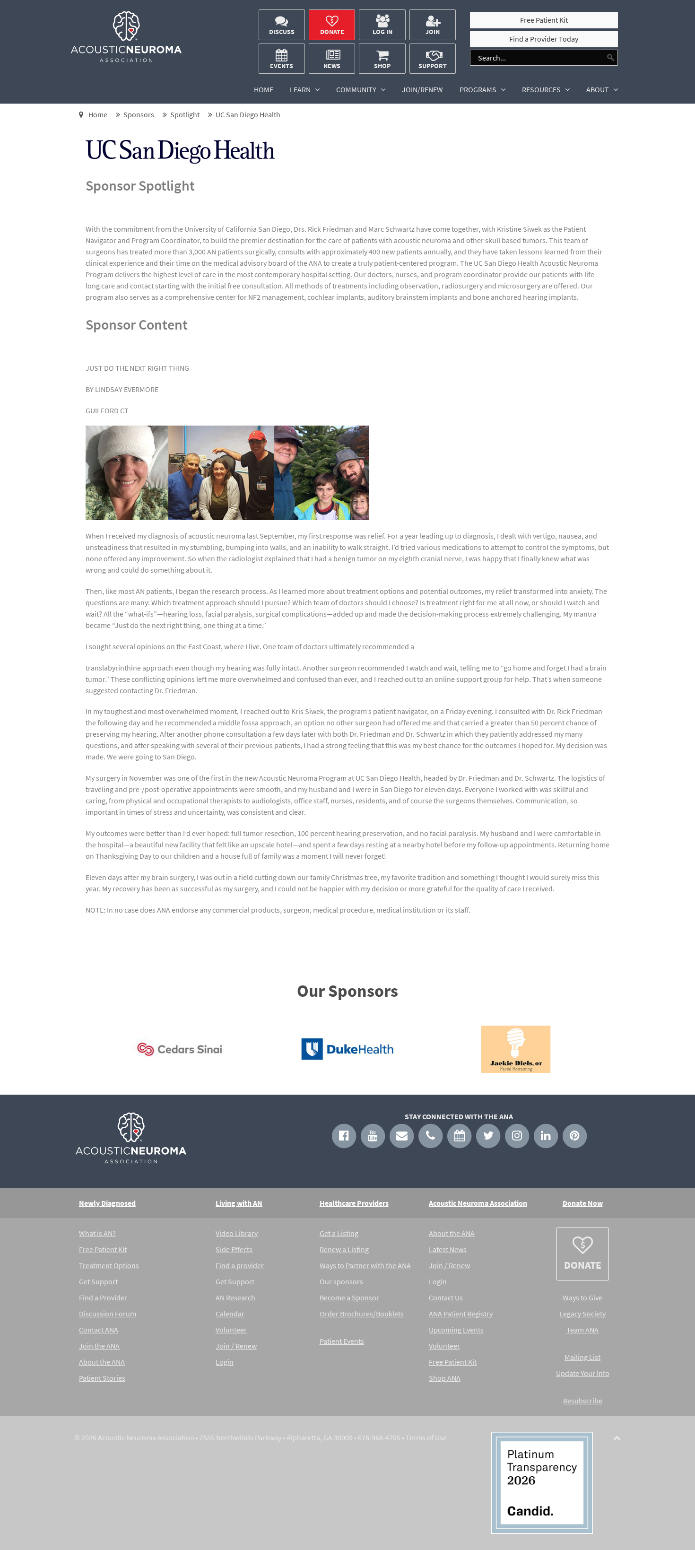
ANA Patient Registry (461, 1313)
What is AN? (97, 1233)
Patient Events (342, 1341)
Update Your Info (582, 1373)
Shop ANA (444, 1378)
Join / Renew (236, 1345)
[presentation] (81, 1051)
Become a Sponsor (349, 1297)
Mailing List (582, 1357)
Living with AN (239, 1203)
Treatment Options (109, 1265)
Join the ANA (99, 1345)
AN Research (235, 1297)
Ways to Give (582, 1297)
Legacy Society (582, 1313)
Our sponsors (341, 1281)
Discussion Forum (107, 1313)
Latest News (448, 1249)
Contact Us (446, 1297)
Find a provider (240, 1265)
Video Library (237, 1233)
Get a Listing (339, 1233)
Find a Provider (103, 1297)
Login (225, 1362)
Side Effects (234, 1249)
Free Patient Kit (103, 1249)
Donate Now (583, 1203)
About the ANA (102, 1362)
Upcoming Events (456, 1329)
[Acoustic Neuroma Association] (126, 60)
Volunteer (231, 1329)
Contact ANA (98, 1329)
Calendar (230, 1313)
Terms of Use (426, 1437)
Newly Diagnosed (107, 1203)
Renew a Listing (344, 1249)
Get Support (98, 1281)
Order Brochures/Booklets (362, 1313)
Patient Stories (102, 1378)
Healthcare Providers (354, 1203)
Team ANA (582, 1329)
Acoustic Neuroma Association (478, 1203)
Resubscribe (582, 1400)
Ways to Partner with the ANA (365, 1265)
